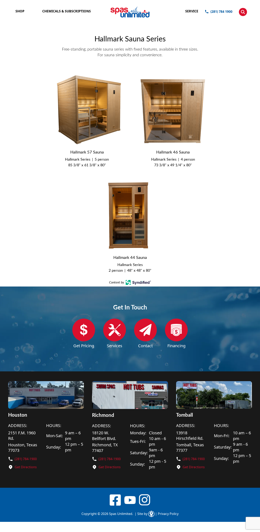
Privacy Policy (167, 513)
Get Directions (26, 467)
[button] (243, 12)
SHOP (19, 11)
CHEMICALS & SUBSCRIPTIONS (66, 11)
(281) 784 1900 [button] (221, 11)
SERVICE (191, 11)
